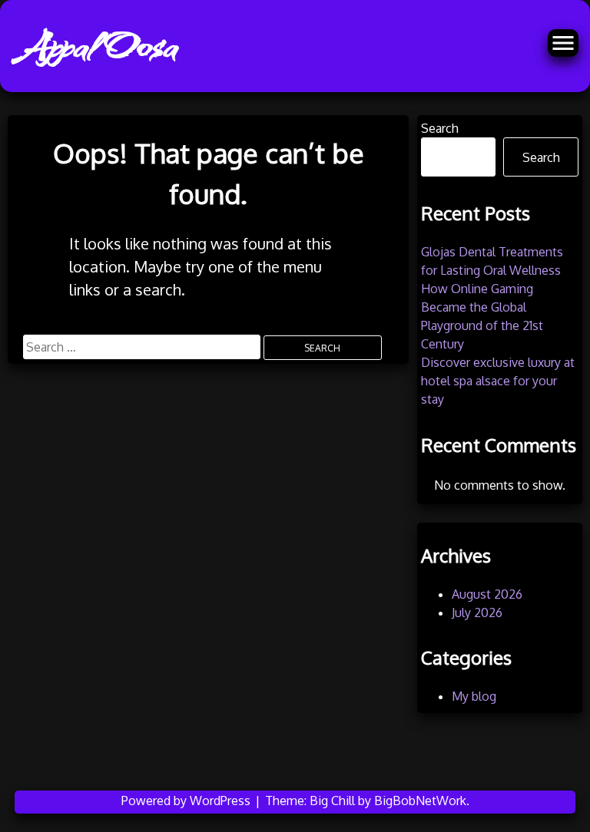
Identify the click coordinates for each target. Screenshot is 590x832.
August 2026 (487, 594)
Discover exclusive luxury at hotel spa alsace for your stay (498, 381)
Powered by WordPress (187, 800)
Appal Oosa (98, 46)
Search (440, 128)
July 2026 (477, 612)
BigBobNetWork (420, 800)
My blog (474, 696)
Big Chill (332, 800)
